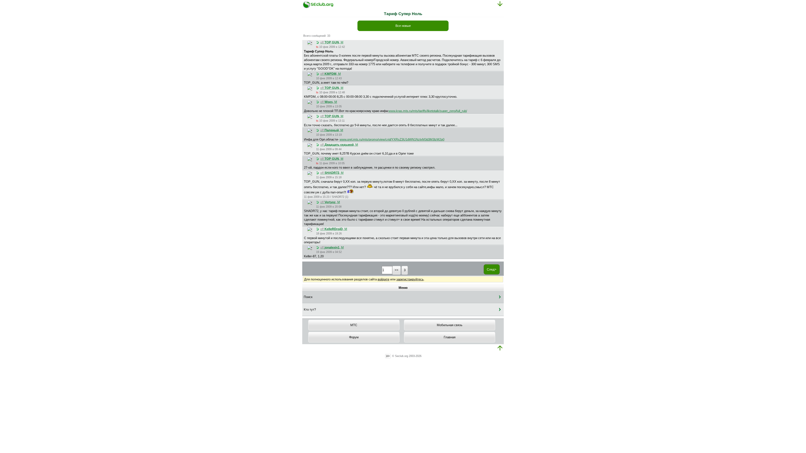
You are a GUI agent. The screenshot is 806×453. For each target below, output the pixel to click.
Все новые (403, 25)
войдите (383, 279)
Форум (354, 337)
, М (331, 42)
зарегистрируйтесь (410, 279)
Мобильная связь (449, 325)
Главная (449, 337)
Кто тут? (310, 309)
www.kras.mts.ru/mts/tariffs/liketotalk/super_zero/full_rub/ (428, 111)
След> (491, 269)
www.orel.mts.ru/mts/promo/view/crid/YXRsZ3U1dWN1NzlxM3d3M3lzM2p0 (392, 139)
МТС (353, 325)
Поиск (308, 297)
